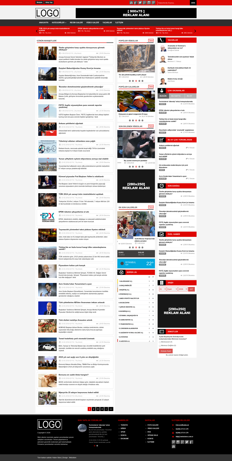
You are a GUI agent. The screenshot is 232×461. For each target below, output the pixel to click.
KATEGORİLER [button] (58, 23)
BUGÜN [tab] (163, 96)
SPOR (122, 432)
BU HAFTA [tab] (175, 96)
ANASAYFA (43, 23)
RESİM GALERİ (76, 23)
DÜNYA (123, 435)
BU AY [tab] (189, 96)
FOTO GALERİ (152, 425)
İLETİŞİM (119, 23)
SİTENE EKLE (152, 435)
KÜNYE (150, 439)
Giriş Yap (49, 2)
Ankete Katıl (166, 351)
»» (111, 409)
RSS (149, 432)
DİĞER (123, 428)
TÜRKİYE (124, 425)
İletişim (39, 2)
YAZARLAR (107, 23)
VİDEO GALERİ (92, 23)
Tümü (151, 40)
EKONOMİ (124, 439)
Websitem (72, 458)
